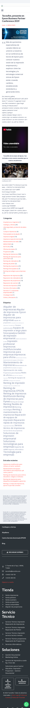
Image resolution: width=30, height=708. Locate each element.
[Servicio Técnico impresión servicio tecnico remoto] (3, 634)
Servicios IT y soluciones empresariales (10, 291)
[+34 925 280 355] (3, 578)
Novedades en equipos (16, 368)
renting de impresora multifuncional (11, 385)
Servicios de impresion (10, 285)
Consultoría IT (11, 325)
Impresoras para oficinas (21, 357)
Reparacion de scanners (10, 283)
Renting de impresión (14, 382)
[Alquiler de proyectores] (3, 607)
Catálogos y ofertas (9, 527)
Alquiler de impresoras (9, 308)
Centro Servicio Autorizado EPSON (14, 538)
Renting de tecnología (17, 402)
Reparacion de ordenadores (12, 278)
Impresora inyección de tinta (12, 239)
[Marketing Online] (3, 657)
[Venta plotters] (3, 597)
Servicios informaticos (10, 288)
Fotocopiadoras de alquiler (11, 234)
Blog (3, 543)
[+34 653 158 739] (3, 574)
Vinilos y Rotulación (9, 297)
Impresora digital (8, 237)
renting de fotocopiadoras (14, 380)
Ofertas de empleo (9, 249)
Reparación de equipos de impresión (14, 417)
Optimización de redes (12, 370)
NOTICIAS (6, 247)
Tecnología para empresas (12, 453)
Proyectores (7, 252)
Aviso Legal (15, 695)
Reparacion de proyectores (11, 280)
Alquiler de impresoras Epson (14, 311)
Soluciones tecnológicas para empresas (13, 444)
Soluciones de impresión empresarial (10, 435)
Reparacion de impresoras (11, 275)
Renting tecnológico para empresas (14, 271)
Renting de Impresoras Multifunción (14, 395)
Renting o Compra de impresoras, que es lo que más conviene (13, 484)
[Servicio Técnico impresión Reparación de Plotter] (3, 628)
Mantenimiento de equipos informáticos (13, 360)
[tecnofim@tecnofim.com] (3, 571)
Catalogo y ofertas (9, 225)
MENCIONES (7, 244)
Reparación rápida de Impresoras (14, 421)
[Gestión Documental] (3, 655)
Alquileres (5, 532)
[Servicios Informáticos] (3, 644)
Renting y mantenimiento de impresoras (12, 412)
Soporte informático (15, 449)
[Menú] (2, 10)
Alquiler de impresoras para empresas (12, 317)
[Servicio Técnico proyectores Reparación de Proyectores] (3, 640)
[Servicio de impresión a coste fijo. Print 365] (3, 661)
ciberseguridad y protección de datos (14, 227)
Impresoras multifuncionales (12, 348)
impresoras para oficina (14, 356)
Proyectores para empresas (12, 373)
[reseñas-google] (8, 584)
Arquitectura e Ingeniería (11, 222)
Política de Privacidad (18, 697)
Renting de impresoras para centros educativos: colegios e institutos (14, 476)
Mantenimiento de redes (11, 241)
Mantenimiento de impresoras (12, 364)
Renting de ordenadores (10, 261)
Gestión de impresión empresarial (14, 335)
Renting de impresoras (10, 254)
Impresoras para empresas (12, 353)
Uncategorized (7, 295)
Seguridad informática (8, 425)
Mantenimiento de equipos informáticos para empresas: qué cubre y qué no (13, 470)
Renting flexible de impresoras (12, 405)
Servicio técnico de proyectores (12, 431)
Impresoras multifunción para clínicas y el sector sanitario (12, 465)
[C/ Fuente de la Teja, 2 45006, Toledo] (3, 567)
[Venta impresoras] (3, 595)
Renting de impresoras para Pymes (14, 399)
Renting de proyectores (10, 266)
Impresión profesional (10, 342)
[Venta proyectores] (3, 602)
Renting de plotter (9, 263)
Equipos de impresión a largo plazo (15, 329)
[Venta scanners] (3, 600)
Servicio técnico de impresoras (14, 426)
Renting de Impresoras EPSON (13, 389)
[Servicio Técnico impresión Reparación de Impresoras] (3, 623)
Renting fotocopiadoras (10, 269)
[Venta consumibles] (3, 604)
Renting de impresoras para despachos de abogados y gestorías (14, 480)
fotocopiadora (10, 333)
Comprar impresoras (9, 231)
